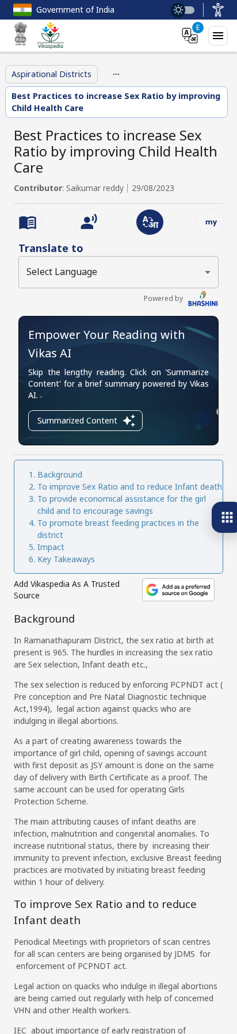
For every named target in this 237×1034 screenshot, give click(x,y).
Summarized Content (77, 420)
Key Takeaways (66, 559)
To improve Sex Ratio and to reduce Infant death (129, 486)
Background (59, 474)
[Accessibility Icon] (218, 10)
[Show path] (116, 74)
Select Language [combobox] (61, 271)
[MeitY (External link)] (20, 35)
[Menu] (218, 35)
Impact (52, 546)
